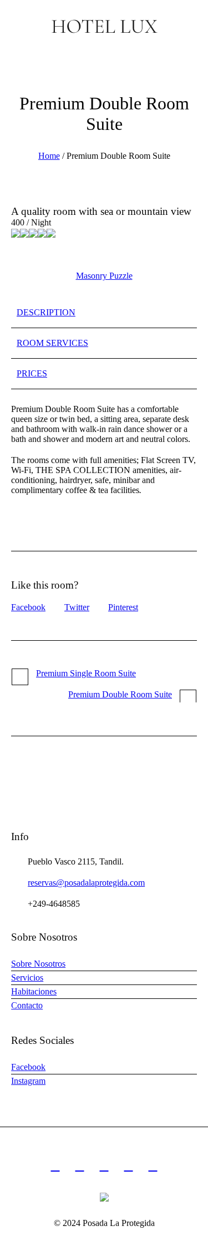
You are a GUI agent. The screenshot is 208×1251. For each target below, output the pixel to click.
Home (49, 155)
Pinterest (123, 607)
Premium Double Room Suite (120, 694)
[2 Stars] (24, 233)
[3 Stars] (33, 233)
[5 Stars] (51, 233)
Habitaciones (34, 991)
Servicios (27, 977)
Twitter (76, 607)
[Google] (104, 1166)
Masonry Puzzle (104, 275)
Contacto (27, 1005)
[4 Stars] (42, 233)
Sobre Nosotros (38, 963)
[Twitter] (128, 1166)
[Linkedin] (55, 1166)
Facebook (28, 607)
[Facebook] (80, 1166)
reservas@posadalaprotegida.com (86, 882)
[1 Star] (15, 233)
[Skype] (153, 1166)
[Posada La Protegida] (104, 26)
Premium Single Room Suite (86, 673)
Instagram (28, 1081)
